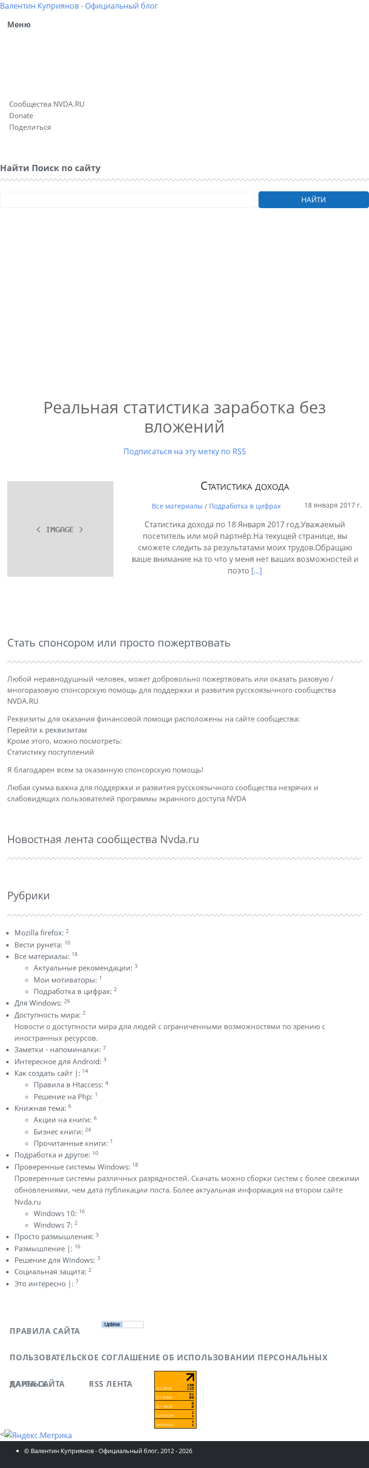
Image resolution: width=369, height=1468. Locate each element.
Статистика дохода (244, 485)
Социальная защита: (52, 1271)
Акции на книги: (65, 1119)
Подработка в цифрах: (75, 991)
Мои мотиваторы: (68, 979)
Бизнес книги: (62, 1131)
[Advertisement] (184, 316)
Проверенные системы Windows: (76, 1166)
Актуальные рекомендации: (85, 967)
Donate (21, 115)
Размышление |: (47, 1248)
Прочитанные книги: (73, 1143)
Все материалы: (45, 956)
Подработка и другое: (56, 1154)
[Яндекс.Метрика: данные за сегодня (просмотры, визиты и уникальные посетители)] (38, 1435)
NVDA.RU (22, 701)
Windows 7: (55, 1225)
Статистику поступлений (50, 752)
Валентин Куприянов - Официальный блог (79, 5)
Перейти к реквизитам (47, 729)
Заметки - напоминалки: (60, 1049)
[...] (256, 570)
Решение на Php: (66, 1096)
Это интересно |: (46, 1283)
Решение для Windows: (57, 1260)
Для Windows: (42, 1003)
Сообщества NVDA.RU (47, 104)
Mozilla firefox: (41, 932)
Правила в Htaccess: (71, 1084)
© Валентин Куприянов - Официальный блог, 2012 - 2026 (108, 1450)
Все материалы (177, 505)
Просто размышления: (56, 1236)
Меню (19, 24)
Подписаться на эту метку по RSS (184, 451)
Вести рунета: (42, 944)
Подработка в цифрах (245, 505)
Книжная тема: (42, 1108)
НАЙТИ (313, 199)
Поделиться (30, 127)
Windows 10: (59, 1213)
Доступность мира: (50, 1015)
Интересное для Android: (60, 1061)
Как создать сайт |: (51, 1073)
